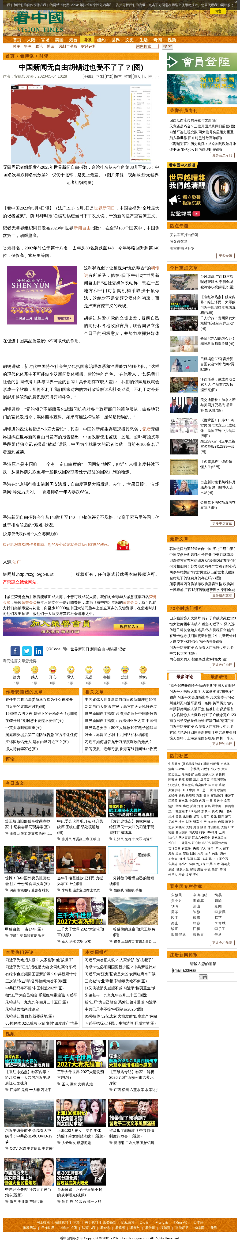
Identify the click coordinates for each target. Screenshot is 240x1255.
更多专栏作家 (222, 943)
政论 (39, 46)
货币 (196, 816)
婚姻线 (119, 890)
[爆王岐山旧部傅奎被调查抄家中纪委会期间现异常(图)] (29, 792)
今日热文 (15, 783)
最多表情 (219, 676)
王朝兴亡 (128, 941)
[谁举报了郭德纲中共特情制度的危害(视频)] (133, 1101)
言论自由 (174, 848)
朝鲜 (197, 811)
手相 (138, 890)
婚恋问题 (84, 1143)
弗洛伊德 (174, 790)
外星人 (172, 874)
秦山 (175, 923)
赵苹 (218, 917)
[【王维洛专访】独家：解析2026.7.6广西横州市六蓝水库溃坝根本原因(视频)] (133, 1043)
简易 (218, 895)
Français (162, 1222)
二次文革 (132, 1143)
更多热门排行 (222, 665)
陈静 (196, 912)
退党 (222, 785)
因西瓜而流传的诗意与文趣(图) (193, 120)
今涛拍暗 (200, 895)
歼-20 (74, 1202)
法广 (16, 562)
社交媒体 (182, 811)
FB (191, 811)
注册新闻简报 (184, 954)
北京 (171, 827)
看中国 (41, 21)
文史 (129, 40)
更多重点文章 (222, 523)
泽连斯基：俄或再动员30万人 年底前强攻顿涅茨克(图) (218, 384)
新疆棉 (220, 774)
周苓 (175, 912)
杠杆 (171, 816)
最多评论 (184, 676)
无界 (213, 1228)
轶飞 (175, 906)
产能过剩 (36, 1202)
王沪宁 (229, 795)
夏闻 (218, 906)
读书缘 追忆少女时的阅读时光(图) (195, 150)
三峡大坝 (208, 774)
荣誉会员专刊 (184, 110)
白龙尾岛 (185, 843)
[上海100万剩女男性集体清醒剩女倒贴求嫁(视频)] (81, 1101)
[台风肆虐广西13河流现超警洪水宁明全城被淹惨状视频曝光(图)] (184, 276)
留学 (226, 848)
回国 (193, 853)
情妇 (171, 806)
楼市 (182, 822)
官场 (45, 40)
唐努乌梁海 (219, 837)
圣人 (65, 941)
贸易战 (195, 769)
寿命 (182, 874)
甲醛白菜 (16, 936)
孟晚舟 (172, 795)
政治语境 (147, 1143)
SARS (206, 843)
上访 (222, 832)
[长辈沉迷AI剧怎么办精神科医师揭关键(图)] (184, 338)
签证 (186, 853)
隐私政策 (128, 1222)
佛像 (117, 941)
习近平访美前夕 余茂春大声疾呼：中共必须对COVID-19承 (28, 1136)
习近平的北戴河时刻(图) (25, 707)
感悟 (200, 869)
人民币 (205, 816)
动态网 (199, 1228)
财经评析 (88, 46)
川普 (206, 764)
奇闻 (158, 40)
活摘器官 (188, 774)
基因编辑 (182, 832)
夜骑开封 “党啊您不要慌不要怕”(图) (34, 721)
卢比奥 (225, 764)
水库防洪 (152, 1090)
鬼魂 (128, 839)
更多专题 (225, 256)
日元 (221, 816)
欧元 (214, 816)
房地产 (172, 822)
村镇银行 (23, 890)
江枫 (196, 929)
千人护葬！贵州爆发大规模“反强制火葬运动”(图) (218, 323)
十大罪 (137, 839)
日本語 (198, 1222)
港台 (73, 40)
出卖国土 (174, 774)
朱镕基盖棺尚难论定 (22, 1009)
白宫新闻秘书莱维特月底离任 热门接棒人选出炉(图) (218, 487)
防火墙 (193, 832)
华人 (203, 848)
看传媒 (150, 1228)
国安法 (172, 779)
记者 (146, 429)
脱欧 (215, 811)
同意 (218, 11)
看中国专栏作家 (186, 886)
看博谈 (27, 56)
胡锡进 (111, 649)
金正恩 (201, 790)
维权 (45, 890)
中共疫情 (49, 1148)
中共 (192, 790)
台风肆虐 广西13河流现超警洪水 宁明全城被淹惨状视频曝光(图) (217, 282)
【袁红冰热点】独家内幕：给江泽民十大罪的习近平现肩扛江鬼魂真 (131, 827)
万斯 (199, 795)
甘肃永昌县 (143, 941)
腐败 (186, 806)
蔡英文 (229, 822)
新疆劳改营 (219, 843)
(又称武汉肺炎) (192, 764)
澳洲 (183, 859)
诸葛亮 (225, 864)
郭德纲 (119, 1143)
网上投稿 (43, 1222)
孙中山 (213, 859)
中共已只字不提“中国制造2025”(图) (34, 988)
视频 (172, 40)
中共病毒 (34, 1148)
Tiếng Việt (181, 1222)
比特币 (187, 816)
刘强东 (180, 827)
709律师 (212, 832)
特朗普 (214, 764)
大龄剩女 (69, 1143)
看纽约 (135, 1228)
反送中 (218, 800)
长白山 (172, 843)
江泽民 (119, 839)
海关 (171, 853)
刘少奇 (200, 864)
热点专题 (179, 225)
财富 (196, 822)
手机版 (89, 76)
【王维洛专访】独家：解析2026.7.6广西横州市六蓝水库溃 (131, 1077)
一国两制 (228, 806)
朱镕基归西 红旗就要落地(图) (29, 1016)
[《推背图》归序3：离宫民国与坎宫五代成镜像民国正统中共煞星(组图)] (184, 420)
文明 (80, 941)
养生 (196, 874)
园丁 (175, 917)
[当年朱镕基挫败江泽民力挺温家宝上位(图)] (81, 849)
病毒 (171, 769)
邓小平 (183, 864)
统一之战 (94, 1202)
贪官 (227, 800)
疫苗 (189, 779)
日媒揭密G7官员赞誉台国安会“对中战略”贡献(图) (217, 364)
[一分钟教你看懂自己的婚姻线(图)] (133, 849)
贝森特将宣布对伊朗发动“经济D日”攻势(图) (202, 560)
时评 (16, 46)
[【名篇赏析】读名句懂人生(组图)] (184, 462)
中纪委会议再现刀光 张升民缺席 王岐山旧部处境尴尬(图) (80, 827)
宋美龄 (172, 864)
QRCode (53, 649)
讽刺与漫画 (67, 46)
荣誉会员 (29, 602)
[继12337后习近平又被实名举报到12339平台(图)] (184, 441)
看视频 (120, 1228)
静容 (196, 923)
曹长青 (198, 934)
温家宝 (77, 890)
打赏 (109, 76)
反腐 (193, 806)
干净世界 (47, 1228)
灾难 (87, 941)
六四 (224, 769)
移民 (210, 848)
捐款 (76, 1222)
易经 (171, 869)
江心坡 (196, 843)
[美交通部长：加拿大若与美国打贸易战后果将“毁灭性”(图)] (184, 400)
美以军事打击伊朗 (184, 235)
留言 (118, 76)
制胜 (65, 1202)
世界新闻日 (104, 208)
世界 (115, 40)
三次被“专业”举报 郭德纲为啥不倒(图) (36, 981)
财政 (189, 822)
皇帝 (217, 864)
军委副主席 (81, 839)
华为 (179, 806)
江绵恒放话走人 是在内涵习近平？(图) (37, 742)
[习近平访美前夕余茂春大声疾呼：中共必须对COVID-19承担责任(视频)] (29, 1101)
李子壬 (220, 929)
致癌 (41, 936)
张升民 (67, 839)
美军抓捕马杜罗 (182, 248)
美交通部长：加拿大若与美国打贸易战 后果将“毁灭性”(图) (218, 405)
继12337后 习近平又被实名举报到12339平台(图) (217, 446)
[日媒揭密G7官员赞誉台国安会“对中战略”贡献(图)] (184, 359)
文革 (189, 874)
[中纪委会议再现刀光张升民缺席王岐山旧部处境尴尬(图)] (81, 792)
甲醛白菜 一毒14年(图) (24, 929)
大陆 (31, 40)
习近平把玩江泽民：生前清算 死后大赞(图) (120, 1023)
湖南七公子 (47, 833)
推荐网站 (29, 1228)
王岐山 (15, 833)
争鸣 (27, 46)
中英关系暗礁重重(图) (23, 728)
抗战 (204, 859)
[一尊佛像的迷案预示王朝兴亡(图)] (133, 900)
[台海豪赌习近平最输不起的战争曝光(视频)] (81, 1160)
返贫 (13, 1202)
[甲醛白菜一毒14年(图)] (29, 900)
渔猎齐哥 (30, 936)
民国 (190, 859)
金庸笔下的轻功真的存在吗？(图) (195, 578)
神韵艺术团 (68, 1228)
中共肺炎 (174, 764)
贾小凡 (176, 901)
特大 (137, 76)
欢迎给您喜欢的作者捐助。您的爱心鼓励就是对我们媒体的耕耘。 (57, 544)
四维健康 (178, 934)
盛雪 (196, 917)
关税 (182, 795)
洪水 (72, 941)
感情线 (130, 890)
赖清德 (221, 790)
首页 (17, 40)
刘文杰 (33, 833)
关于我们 (91, 1222)
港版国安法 (218, 779)
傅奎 (24, 833)
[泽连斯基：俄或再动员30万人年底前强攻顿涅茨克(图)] (184, 379)
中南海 (193, 800)
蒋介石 (224, 859)
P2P (231, 827)
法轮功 (172, 837)
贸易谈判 (217, 795)
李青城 (220, 923)
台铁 (198, 774)
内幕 (202, 800)
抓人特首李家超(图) (21, 749)
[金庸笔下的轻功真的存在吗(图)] (184, 502)
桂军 (197, 859)
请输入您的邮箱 (203, 964)
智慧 (193, 869)
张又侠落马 (179, 242)
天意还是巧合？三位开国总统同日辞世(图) (202, 126)
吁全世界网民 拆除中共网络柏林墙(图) (116, 735)
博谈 (87, 40)
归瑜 (218, 901)
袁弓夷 (205, 779)
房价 (196, 827)
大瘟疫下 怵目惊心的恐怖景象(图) (195, 642)
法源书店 (88, 1228)
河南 (13, 890)
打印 (127, 76)
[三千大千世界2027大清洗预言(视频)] (81, 900)
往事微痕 (188, 785)
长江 (182, 779)
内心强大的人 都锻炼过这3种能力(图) (198, 659)
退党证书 (181, 1228)
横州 (125, 1090)
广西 (117, 1090)
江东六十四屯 (201, 837)
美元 (179, 816)
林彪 (192, 864)
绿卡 (208, 853)
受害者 (36, 890)
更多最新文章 (222, 595)
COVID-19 (18, 1148)
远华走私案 (91, 890)
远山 (196, 906)
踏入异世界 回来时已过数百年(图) (195, 138)
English (145, 1222)
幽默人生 (182, 869)
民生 (215, 853)
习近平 (148, 839)
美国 (59, 40)
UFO (185, 790)
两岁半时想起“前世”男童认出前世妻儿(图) (201, 572)
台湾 (221, 822)
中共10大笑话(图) (183, 653)
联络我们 (61, 1222)
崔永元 (183, 800)
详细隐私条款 (47, 11)
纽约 (101, 40)
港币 (228, 816)
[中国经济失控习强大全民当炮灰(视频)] (29, 1160)
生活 (143, 40)
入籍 (200, 853)
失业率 (23, 1202)
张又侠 (215, 769)
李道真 (198, 901)
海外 (223, 853)
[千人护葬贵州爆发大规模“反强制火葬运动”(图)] (184, 318)
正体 (99, 76)
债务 (229, 811)
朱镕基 (67, 890)
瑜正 (175, 929)
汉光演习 (174, 785)
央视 (196, 848)
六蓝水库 (137, 1090)
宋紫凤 (176, 895)
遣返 (179, 853)
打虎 (200, 806)
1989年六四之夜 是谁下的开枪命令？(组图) (41, 714)
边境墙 (190, 795)
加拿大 (205, 811)
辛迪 (218, 934)
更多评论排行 (222, 744)
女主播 (187, 848)
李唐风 (220, 912)
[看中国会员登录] (202, 62)
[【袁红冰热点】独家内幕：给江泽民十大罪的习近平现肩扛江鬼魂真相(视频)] (133, 792)
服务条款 (109, 1222)
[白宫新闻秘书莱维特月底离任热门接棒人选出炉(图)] (184, 482)
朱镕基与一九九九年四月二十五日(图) (36, 1002)
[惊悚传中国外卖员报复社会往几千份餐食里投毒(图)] (29, 849)
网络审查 (185, 837)
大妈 (189, 827)
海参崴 (212, 822)
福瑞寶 (165, 1228)
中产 (203, 822)
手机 (207, 869)
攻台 (82, 1202)
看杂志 (105, 1228)
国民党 (213, 785)
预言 (215, 869)
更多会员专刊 (222, 155)
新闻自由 (82, 228)
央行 (222, 811)
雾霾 (171, 832)
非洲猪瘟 (214, 827)
